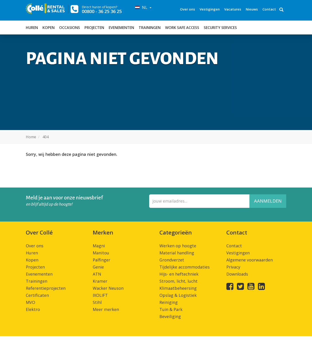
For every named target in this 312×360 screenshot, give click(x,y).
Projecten (94, 27)
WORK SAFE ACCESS (182, 27)
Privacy (233, 267)
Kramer (100, 281)
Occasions (69, 27)
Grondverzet (171, 260)
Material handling (176, 253)
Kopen (48, 27)
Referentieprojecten (46, 288)
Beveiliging (170, 316)
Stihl (97, 302)
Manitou (101, 253)
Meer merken (106, 309)
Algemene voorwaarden (249, 260)
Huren (32, 27)
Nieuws (252, 9)
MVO (30, 302)
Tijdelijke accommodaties (184, 267)
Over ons (187, 9)
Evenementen (121, 27)
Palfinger (101, 260)
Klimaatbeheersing (178, 288)
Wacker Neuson (108, 288)
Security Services (220, 27)
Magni (99, 245)
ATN (97, 274)
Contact (269, 9)
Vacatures (232, 9)
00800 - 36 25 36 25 (102, 11)
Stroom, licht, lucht (178, 281)
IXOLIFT (100, 295)
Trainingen (150, 27)
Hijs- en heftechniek (178, 274)
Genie (98, 267)
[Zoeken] (281, 10)
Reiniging (168, 302)
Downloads (237, 274)
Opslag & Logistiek (178, 295)
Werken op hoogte (177, 245)
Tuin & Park (170, 309)
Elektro (33, 309)
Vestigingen (210, 9)
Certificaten (37, 295)
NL (144, 7)
